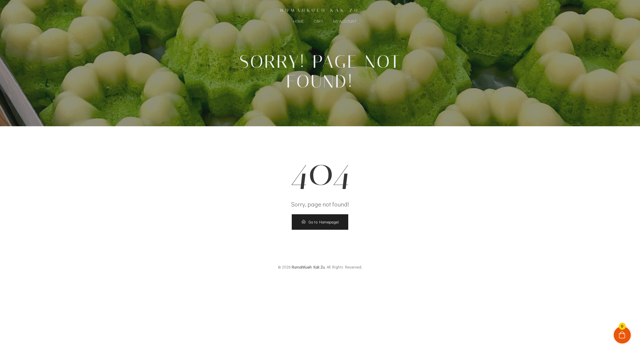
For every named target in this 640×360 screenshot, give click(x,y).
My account (345, 21)
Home (298, 21)
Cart (318, 21)
